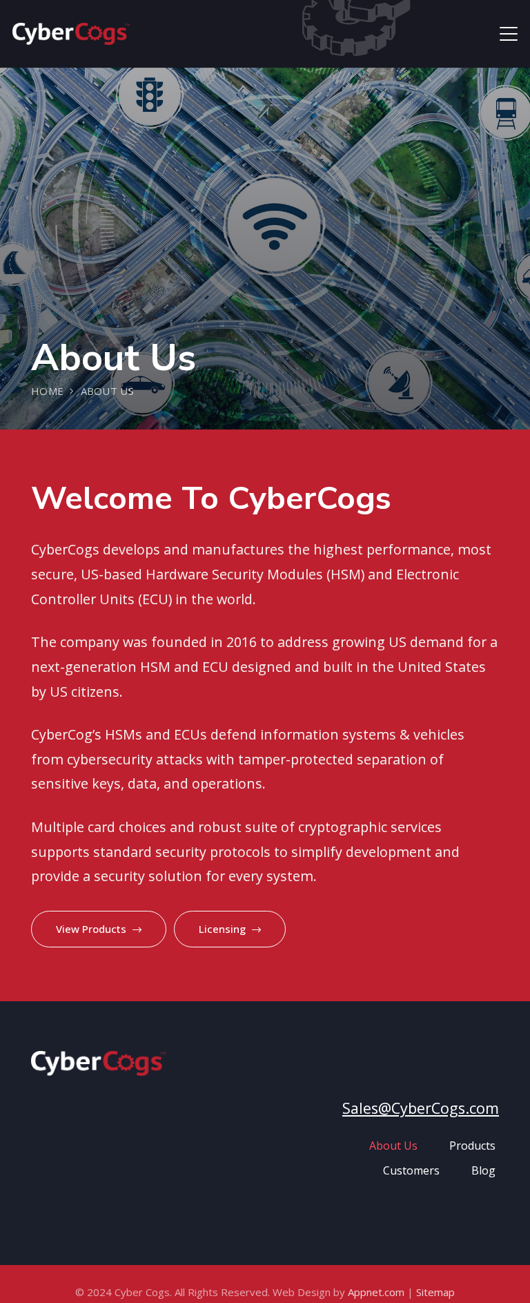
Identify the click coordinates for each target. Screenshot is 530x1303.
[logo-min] (71, 34)
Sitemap (435, 1292)
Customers (411, 1170)
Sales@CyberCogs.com (420, 1108)
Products (472, 1145)
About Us (393, 1145)
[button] (509, 34)
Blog (483, 1170)
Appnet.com (376, 1292)
